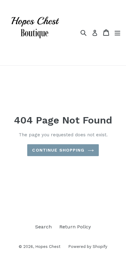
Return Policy (75, 227)
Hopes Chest (48, 246)
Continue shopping (58, 150)
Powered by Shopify (87, 246)
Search (43, 227)
